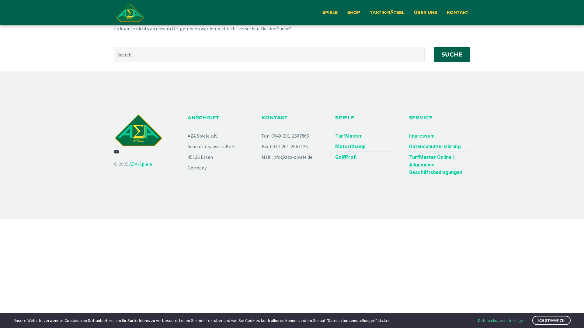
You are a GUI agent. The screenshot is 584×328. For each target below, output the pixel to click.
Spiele (330, 12)
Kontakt (457, 12)
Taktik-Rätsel (387, 12)
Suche (451, 54)
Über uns (425, 12)
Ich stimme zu (551, 320)
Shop (353, 12)
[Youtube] (116, 151)
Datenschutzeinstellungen (502, 320)
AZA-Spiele (140, 164)
